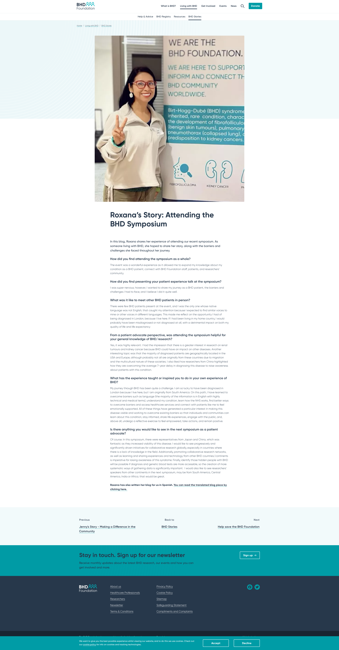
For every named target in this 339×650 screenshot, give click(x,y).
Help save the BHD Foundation (239, 527)
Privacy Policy (165, 586)
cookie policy (89, 644)
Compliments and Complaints (175, 611)
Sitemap (162, 598)
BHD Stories (169, 527)
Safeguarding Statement (172, 605)
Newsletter (116, 605)
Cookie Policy (165, 592)
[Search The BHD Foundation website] (242, 7)
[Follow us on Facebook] (249, 587)
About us (115, 586)
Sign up (248, 555)
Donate (255, 5)
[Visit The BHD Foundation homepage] (86, 6)
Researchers (117, 598)
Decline (246, 643)
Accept (215, 643)
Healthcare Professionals (125, 592)
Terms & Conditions (121, 611)
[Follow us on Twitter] (257, 587)
